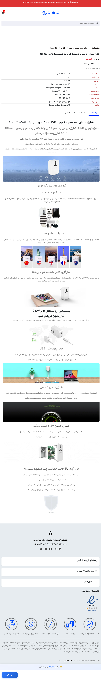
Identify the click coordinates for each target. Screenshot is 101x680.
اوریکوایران (68, 660)
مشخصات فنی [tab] (70, 112)
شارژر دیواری (52, 48)
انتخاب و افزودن (9, 674)
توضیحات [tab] (94, 112)
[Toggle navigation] (98, 13)
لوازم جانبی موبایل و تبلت (78, 48)
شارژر (63, 48)
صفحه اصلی (95, 48)
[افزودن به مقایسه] (96, 39)
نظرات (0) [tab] (82, 112)
